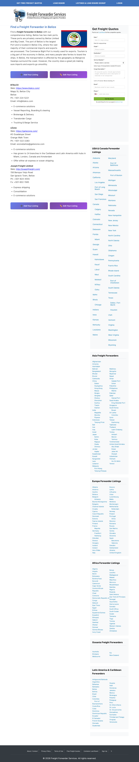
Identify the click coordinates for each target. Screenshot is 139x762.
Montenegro (113, 504)
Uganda (112, 624)
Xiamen (96, 408)
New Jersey (113, 220)
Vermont (111, 320)
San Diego (99, 194)
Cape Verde (96, 586)
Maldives (112, 369)
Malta (111, 499)
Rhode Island (113, 271)
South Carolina (114, 276)
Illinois (95, 300)
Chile (94, 696)
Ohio (110, 246)
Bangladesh (96, 371)
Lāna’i (97, 270)
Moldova (112, 502)
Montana (111, 200)
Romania (112, 524)
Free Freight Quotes (73, 751)
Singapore (113, 405)
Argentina (95, 682)
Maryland (112, 158)
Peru (111, 702)
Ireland (94, 548)
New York (112, 231)
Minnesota (112, 185)
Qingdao (96, 396)
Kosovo (112, 487)
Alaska (95, 163)
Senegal (112, 599)
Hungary (95, 543)
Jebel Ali (113, 451)
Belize (94, 689)
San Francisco (100, 199)
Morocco (112, 582)
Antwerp (96, 499)
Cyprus (95, 511)
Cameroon (96, 583)
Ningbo (96, 393)
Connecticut (97, 224)
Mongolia (112, 371)
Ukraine (112, 550)
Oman (111, 379)
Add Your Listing (31, 75)
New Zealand (114, 655)
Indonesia (95, 420)
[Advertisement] (109, 125)
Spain (111, 538)
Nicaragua (113, 695)
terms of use (119, 102)
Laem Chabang (115, 430)
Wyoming (112, 345)
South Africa (113, 609)
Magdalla (96, 413)
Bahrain (95, 369)
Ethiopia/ (95, 617)
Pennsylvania (113, 261)
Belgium (95, 497)
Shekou (96, 398)
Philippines (113, 388)
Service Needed (99, 60)
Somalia (112, 607)
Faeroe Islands (97, 521)
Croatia (95, 509)
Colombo (113, 415)
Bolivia (94, 692)
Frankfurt (96, 533)
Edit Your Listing (70, 75)
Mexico (112, 693)
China (94, 381)
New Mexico (113, 225)
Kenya (111, 570)
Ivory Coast (96, 632)
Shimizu (96, 447)
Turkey (111, 432)
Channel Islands (98, 506)
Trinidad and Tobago (116, 717)
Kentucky (96, 325)
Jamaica (112, 690)
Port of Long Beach (100, 188)
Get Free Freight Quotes (29, 3)
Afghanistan (96, 362)
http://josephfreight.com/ (28, 169)
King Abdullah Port (117, 403)
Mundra (96, 415)
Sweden (112, 545)
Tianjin (95, 405)
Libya (111, 494)
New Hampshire (114, 215)
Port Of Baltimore (114, 164)
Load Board (59, 3)
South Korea (113, 408)
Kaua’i (97, 265)
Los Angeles (100, 182)
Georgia (96, 244)
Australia (95, 652)
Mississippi (112, 190)
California (96, 177)
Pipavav (96, 417)
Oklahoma (112, 251)
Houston (113, 310)
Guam (95, 249)
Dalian (95, 383)
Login (119, 3)
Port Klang (97, 468)
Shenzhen (97, 400)
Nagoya (96, 442)
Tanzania (112, 616)
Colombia (95, 699)
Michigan (112, 180)
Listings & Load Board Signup (91, 3)
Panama (112, 698)
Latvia (111, 489)
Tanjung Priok (98, 422)
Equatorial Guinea (98, 613)
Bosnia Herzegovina (99, 502)
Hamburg (96, 536)
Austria (94, 492)
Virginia (111, 325)
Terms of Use (58, 751)
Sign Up (104, 751)
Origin (96, 46)
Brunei (94, 376)
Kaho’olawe (99, 259)
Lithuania (112, 492)
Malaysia (95, 466)
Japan (94, 434)
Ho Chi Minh (114, 461)
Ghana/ (94, 625)
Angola (94, 571)
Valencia (113, 543)
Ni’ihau (97, 285)
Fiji (110, 653)
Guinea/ (95, 627)
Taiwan (112, 420)
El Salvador (96, 718)
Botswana (95, 576)
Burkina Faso (97, 579)
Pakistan (112, 393)
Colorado (96, 219)
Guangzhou (97, 386)
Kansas (96, 320)
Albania (95, 487)
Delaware (96, 229)
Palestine (112, 386)
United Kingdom (115, 553)
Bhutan (94, 374)
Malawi (111, 577)
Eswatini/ (95, 615)
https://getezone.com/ (26, 131)
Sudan (111, 614)
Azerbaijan (96, 366)
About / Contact (32, 751)
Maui (97, 275)
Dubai (112, 449)
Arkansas (96, 172)
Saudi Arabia (114, 400)
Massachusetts (114, 170)
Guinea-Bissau (97, 630)
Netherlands (113, 506)
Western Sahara (115, 626)
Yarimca (113, 439)
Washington (113, 330)
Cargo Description (99, 69)
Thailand (112, 427)
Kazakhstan (96, 454)
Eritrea (94, 610)
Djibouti (95, 603)
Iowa (95, 315)
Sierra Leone (114, 604)
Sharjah (113, 454)
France (94, 526)
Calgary (98, 209)
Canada (96, 204)
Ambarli (113, 434)
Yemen (111, 464)
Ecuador (95, 716)
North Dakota (113, 241)
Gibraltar (95, 538)
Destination (97, 53)
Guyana (112, 683)
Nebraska (112, 205)
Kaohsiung (114, 422)
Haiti (111, 685)
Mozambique (114, 585)
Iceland (95, 545)
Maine (95, 335)
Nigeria (112, 590)
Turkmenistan (114, 442)
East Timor (96, 605)
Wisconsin (112, 340)
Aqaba (95, 451)
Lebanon (95, 464)
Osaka (95, 444)
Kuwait (94, 456)
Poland (111, 514)
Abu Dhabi (114, 447)
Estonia (95, 519)
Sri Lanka (112, 413)
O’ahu (97, 290)
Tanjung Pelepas (99, 471)
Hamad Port (114, 398)
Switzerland (113, 548)
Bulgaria (95, 504)
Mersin (113, 437)
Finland (95, 524)
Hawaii (95, 254)
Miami (97, 239)
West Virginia (113, 335)
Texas (110, 298)
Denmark (95, 516)
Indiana (96, 310)
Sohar (112, 383)
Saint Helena (114, 594)
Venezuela (113, 722)
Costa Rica (96, 706)
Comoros (95, 596)
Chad (94, 593)
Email (96, 84)
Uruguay (112, 719)
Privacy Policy (46, 751)
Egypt (94, 608)
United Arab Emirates (117, 444)
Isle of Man (96, 550)
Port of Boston (116, 175)
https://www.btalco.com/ (28, 88)
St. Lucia (112, 707)
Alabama (96, 158)
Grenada (95, 723)
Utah (110, 315)
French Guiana (97, 721)
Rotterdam (114, 509)
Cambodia (96, 379)
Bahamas (95, 684)
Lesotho (112, 572)
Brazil (94, 694)
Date (95, 37)
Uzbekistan (113, 456)
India (94, 410)
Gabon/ (95, 620)
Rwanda (112, 592)
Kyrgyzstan (96, 459)
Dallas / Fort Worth (115, 304)
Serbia (111, 531)
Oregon (111, 256)
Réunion (112, 521)
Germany (95, 531)
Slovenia (112, 536)
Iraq (93, 430)
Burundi (95, 581)
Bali (93, 425)
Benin (94, 574)
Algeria (94, 569)
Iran (93, 427)
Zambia (112, 628)
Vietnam (112, 459)
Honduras (113, 688)
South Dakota (113, 288)
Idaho (95, 295)
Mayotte (96, 528)
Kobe (95, 439)
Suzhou (96, 403)
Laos (94, 461)
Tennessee (112, 293)
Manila (112, 391)
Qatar (111, 396)
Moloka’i (98, 280)
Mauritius (112, 580)
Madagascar (113, 575)
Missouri (111, 195)
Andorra (95, 489)
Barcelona (114, 541)
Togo (111, 619)
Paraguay (112, 700)
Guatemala (96, 726)
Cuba (94, 709)
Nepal (111, 376)
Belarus (95, 494)
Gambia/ (95, 622)
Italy (93, 553)
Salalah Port (114, 381)
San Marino (113, 528)
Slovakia (112, 533)
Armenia (95, 364)
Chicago (98, 305)
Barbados (95, 687)
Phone (96, 91)
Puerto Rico (113, 266)
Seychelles (113, 602)
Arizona (96, 167)
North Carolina (114, 236)
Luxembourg (114, 497)
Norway (112, 511)
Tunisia (112, 621)
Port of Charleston (114, 282)
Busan (112, 410)
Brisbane (95, 654)
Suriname (112, 715)
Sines (112, 519)
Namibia (112, 587)
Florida (95, 234)
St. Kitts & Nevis (115, 705)
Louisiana (97, 330)
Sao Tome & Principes (117, 597)
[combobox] (96, 94)
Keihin (95, 437)
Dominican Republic (99, 713)
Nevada (111, 210)
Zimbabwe (113, 631)
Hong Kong (97, 388)
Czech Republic (98, 514)
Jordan (94, 449)
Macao (95, 391)
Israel (94, 432)
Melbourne (96, 656)
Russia (111, 526)
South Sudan (114, 611)
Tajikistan (112, 425)
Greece (95, 541)
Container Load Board (91, 751)
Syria (111, 417)
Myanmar (112, 374)
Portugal (112, 516)
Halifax (97, 214)
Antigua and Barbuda (99, 679)
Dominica (95, 711)
